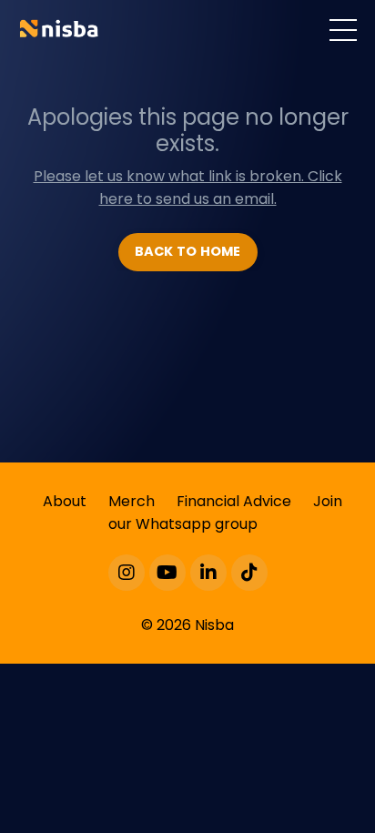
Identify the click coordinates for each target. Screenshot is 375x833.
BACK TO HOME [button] (188, 251)
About (64, 501)
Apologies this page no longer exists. (188, 130)
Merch (131, 501)
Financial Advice (234, 501)
